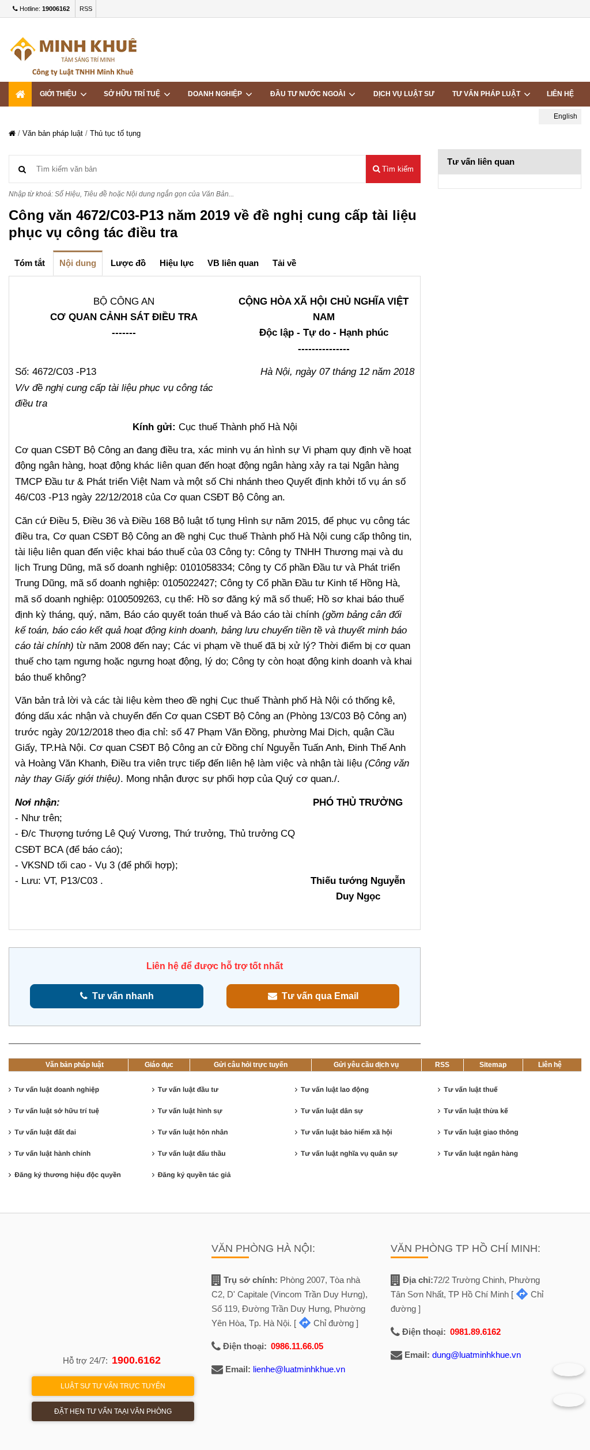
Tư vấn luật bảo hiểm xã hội (346, 1132)
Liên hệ (560, 94)
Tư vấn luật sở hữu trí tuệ (56, 1111)
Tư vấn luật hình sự (190, 1111)
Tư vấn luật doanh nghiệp (56, 1089)
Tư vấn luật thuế (470, 1089)
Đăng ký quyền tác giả (194, 1175)
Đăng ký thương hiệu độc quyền (67, 1175)
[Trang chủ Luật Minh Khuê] (12, 133)
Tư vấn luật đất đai (45, 1132)
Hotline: (44, 8)
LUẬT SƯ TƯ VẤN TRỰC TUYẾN (112, 1386)
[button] (393, 169)
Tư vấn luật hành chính (52, 1153)
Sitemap (492, 1065)
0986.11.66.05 (297, 1346)
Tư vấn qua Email (317, 996)
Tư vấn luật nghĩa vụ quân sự (349, 1153)
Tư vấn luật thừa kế (476, 1111)
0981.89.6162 (475, 1332)
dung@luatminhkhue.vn (476, 1355)
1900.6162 (136, 1360)
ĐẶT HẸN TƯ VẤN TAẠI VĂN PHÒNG (113, 1411)
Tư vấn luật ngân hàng (481, 1153)
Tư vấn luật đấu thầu (192, 1153)
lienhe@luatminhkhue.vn (299, 1369)
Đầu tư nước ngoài (309, 94)
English (564, 116)
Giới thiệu (60, 94)
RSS (86, 8)
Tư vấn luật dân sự (332, 1111)
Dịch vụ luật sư (403, 94)
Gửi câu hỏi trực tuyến (251, 1065)
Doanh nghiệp (216, 94)
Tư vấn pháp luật (488, 94)
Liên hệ (550, 1065)
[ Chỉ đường (324, 1323)
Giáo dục (159, 1065)
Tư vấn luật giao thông (481, 1132)
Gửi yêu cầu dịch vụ (366, 1065)
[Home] (20, 94)
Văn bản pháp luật (52, 133)
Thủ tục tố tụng (115, 133)
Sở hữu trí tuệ (134, 94)
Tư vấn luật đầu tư (188, 1089)
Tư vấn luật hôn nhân (193, 1132)
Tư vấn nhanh (121, 996)
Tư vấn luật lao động (335, 1089)
